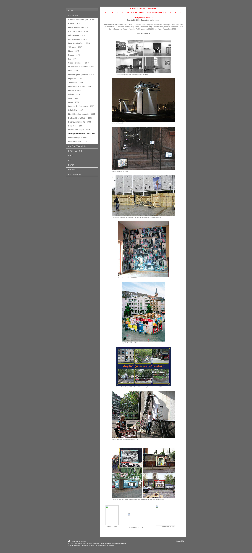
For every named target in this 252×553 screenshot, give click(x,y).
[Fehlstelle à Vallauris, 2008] (143, 148)
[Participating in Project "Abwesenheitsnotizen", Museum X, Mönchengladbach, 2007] (143, 195)
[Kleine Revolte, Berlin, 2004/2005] (143, 249)
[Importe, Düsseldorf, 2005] (143, 312)
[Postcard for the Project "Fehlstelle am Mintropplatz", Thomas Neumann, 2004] (143, 366)
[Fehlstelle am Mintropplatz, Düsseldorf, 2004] (143, 414)
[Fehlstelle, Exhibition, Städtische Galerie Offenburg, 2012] (143, 56)
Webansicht (180, 541)
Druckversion (75, 541)
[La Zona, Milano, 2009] (143, 100)
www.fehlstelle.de (143, 33)
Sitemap (83, 541)
